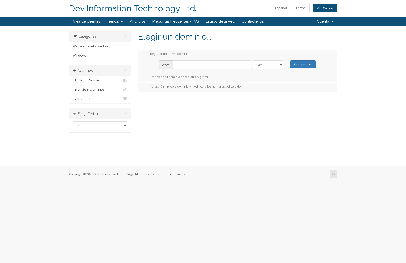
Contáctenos (253, 21)
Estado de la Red (220, 21)
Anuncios (137, 21)
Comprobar (303, 64)
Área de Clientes (86, 21)
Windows (79, 55)
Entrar (300, 8)
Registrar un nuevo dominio (169, 54)
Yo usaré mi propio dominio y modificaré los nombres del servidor (196, 87)
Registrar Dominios (88, 80)
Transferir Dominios (89, 89)
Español (281, 8)
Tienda (114, 21)
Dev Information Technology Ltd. (133, 8)
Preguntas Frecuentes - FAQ (175, 21)
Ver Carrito (325, 8)
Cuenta (324, 21)
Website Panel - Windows (91, 46)
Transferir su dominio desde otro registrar (179, 77)
